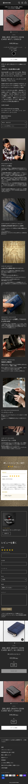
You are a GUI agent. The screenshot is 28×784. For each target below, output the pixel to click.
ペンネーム (4, 568)
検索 (2, 747)
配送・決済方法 (6, 122)
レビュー (3, 592)
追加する (6, 533)
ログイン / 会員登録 (13, 48)
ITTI (14, 35)
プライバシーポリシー (11, 615)
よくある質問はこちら (8, 126)
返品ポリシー (4, 757)
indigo (13, 665)
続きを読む (4, 492)
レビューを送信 (6, 609)
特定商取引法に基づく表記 (7, 752)
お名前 (3, 560)
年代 (2, 576)
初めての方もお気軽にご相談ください (10, 765)
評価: (2, 547)
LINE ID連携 (4, 768)
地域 (2, 584)
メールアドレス (5, 552)
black (13, 53)
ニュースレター (5, 772)
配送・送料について (6, 755)
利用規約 (21, 615)
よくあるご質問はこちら (7, 762)
